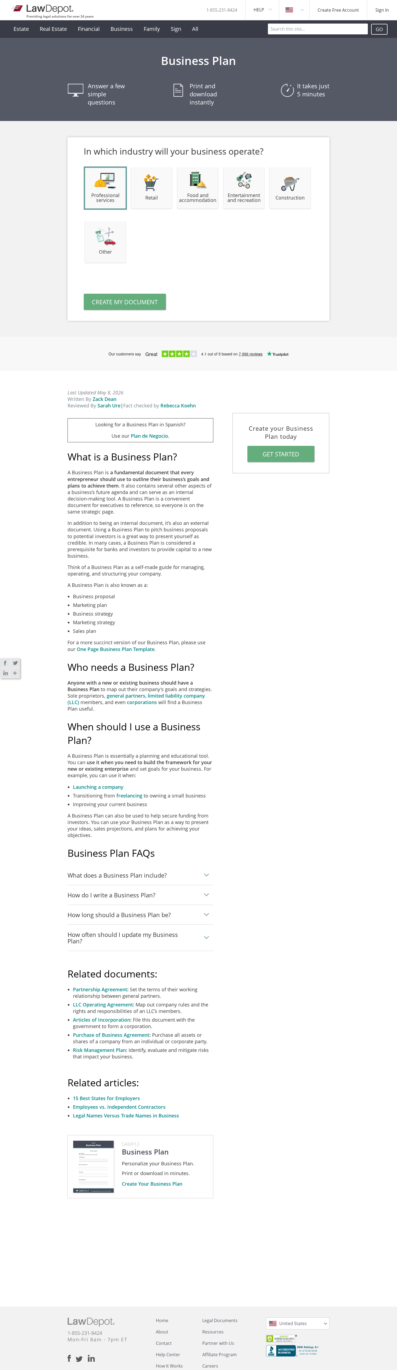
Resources (213, 1332)
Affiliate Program (219, 1355)
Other (105, 251)
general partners (126, 695)
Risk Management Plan (99, 1050)
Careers (210, 1366)
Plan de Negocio (149, 436)
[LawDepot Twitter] (82, 1359)
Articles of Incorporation (101, 1019)
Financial (89, 28)
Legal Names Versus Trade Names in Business (126, 1115)
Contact (164, 1343)
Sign (176, 28)
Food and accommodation (197, 197)
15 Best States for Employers (106, 1098)
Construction (290, 197)
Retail (151, 197)
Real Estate (53, 28)
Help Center (168, 1355)
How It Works (169, 1366)
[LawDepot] (42, 8)
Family (152, 28)
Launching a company (98, 787)
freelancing (129, 795)
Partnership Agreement (100, 989)
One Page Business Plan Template (115, 649)
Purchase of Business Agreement (111, 1035)
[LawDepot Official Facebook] (72, 1358)
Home (162, 1320)
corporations (142, 702)
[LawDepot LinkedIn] (91, 1358)
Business (121, 28)
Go (379, 29)
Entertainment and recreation (244, 197)
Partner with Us (218, 1343)
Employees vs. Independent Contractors (119, 1107)
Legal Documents (220, 1320)
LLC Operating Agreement (103, 1004)
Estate (21, 28)
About (162, 1332)
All (195, 28)
